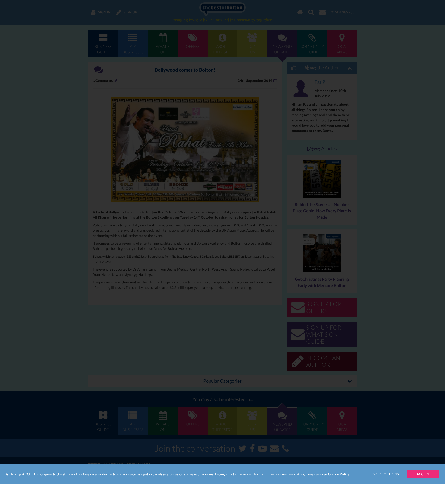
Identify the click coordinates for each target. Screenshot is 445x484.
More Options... (386, 474)
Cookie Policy (338, 474)
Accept (423, 474)
